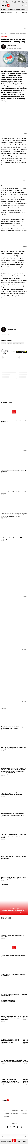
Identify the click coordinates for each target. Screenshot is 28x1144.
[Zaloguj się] (22, 5)
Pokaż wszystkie (5, 345)
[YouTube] (17, 1127)
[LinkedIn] (14, 1127)
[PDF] (11, 334)
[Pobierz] (22, 48)
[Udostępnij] (25, 1136)
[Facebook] (7, 1127)
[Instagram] (20, 1127)
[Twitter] (10, 1127)
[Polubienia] (2, 1136)
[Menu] (26, 5)
